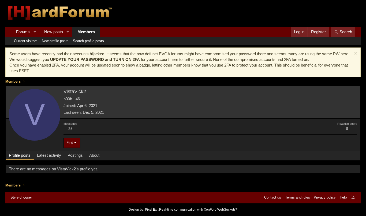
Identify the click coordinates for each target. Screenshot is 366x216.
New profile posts (55, 41)
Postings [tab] (75, 155)
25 (70, 128)
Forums (23, 32)
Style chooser (21, 197)
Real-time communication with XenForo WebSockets (198, 209)
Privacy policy (325, 197)
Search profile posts (88, 41)
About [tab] (94, 155)
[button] (35, 32)
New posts (53, 32)
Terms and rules (297, 197)
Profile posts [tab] (20, 155)
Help (343, 197)
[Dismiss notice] (355, 54)
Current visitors (26, 41)
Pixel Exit (151, 209)
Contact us (272, 197)
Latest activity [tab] (49, 155)
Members (86, 32)
